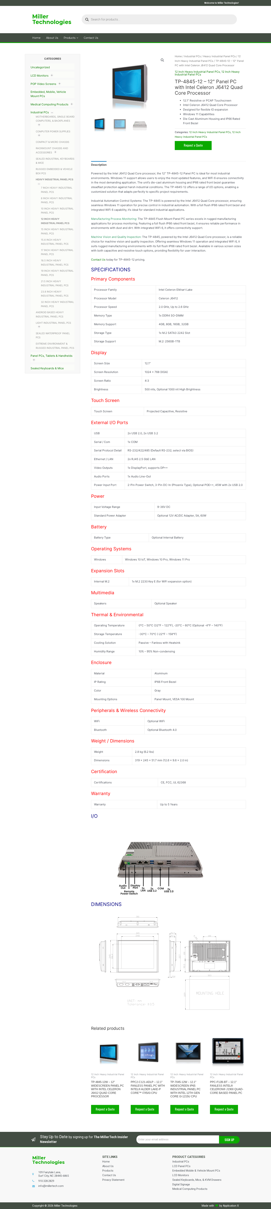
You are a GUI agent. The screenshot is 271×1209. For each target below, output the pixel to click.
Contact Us (98, 259)
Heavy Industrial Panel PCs (54, 179)
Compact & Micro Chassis (52, 141)
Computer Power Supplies (53, 131)
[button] (162, 60)
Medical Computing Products (49, 104)
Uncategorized (40, 67)
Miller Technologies (51, 19)
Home (178, 56)
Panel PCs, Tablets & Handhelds (51, 355)
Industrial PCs (40, 112)
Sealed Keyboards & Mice (47, 368)
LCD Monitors (39, 75)
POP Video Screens (43, 84)
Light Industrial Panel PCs (53, 322)
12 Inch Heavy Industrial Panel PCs (197, 71)
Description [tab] (99, 164)
